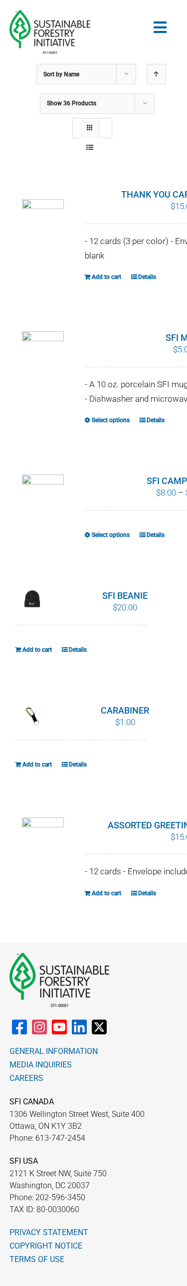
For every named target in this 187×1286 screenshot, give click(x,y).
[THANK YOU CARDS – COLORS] (43, 222)
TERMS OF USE (36, 1259)
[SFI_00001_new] (49, 14)
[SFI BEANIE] (32, 598)
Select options (111, 420)
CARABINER (125, 710)
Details (147, 276)
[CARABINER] (32, 716)
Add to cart (106, 276)
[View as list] (90, 147)
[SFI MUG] (43, 354)
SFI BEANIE (125, 595)
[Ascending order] (156, 74)
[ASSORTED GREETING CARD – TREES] (43, 841)
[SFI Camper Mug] (43, 491)
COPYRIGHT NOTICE (45, 1246)
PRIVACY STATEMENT (48, 1232)
